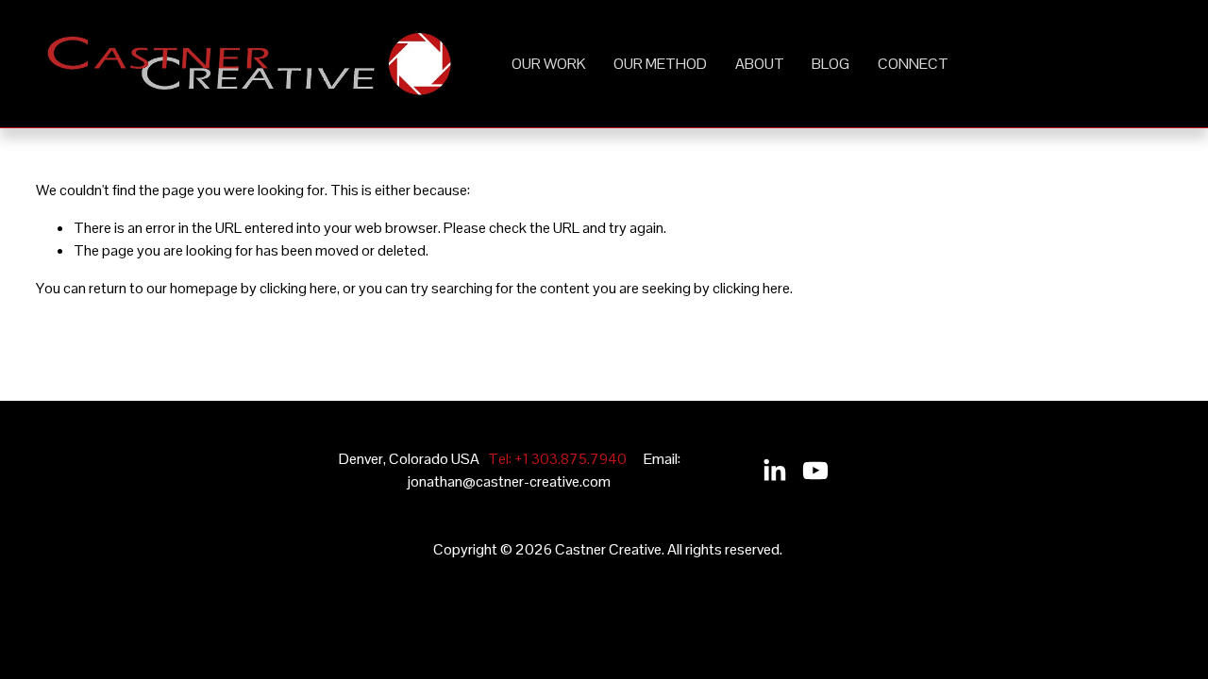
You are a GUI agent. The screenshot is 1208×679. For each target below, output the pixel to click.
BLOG (830, 64)
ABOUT (759, 64)
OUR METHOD (660, 64)
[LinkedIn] (774, 470)
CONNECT (913, 64)
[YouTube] (815, 470)
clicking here (298, 288)
